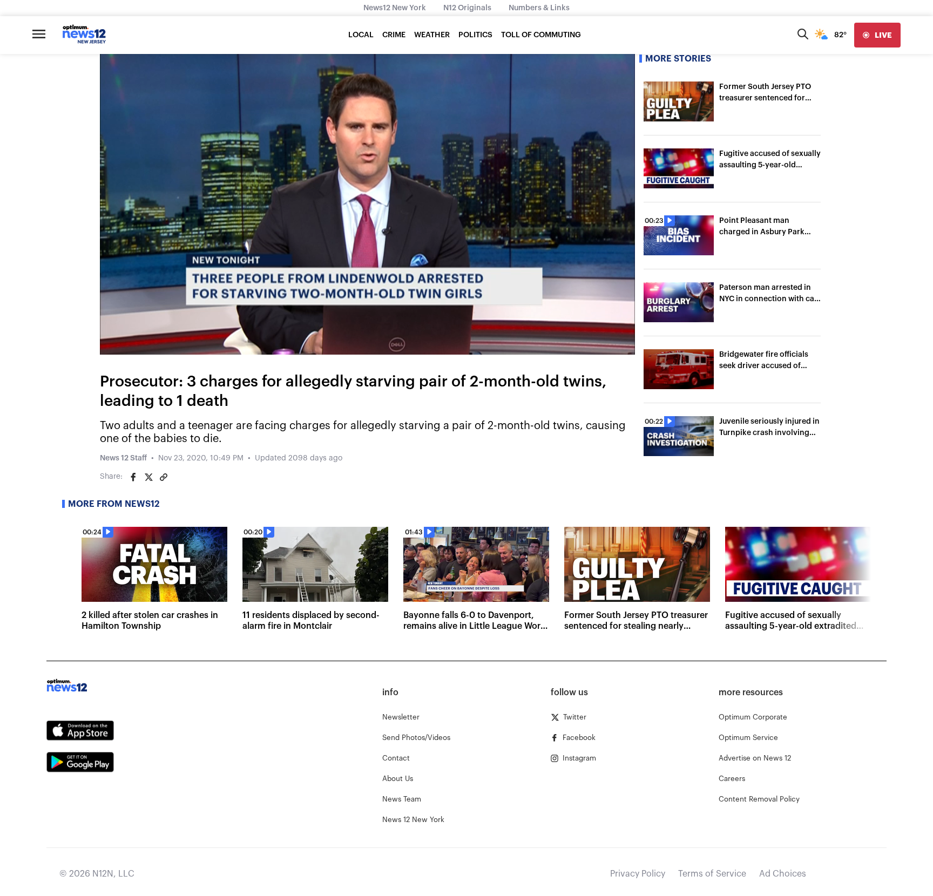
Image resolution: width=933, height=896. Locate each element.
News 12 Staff (123, 458)
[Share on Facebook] (133, 477)
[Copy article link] (163, 477)
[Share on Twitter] (148, 477)
